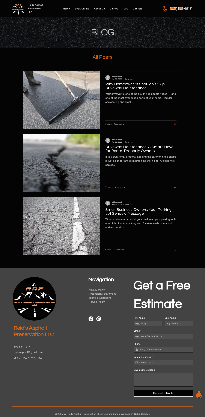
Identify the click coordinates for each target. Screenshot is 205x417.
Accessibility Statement (102, 293)
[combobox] (163, 362)
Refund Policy (97, 301)
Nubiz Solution (142, 413)
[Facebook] (91, 318)
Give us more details (144, 369)
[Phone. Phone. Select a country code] (138, 349)
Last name (171, 317)
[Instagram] (98, 318)
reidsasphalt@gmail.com (28, 352)
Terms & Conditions (100, 297)
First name (140, 317)
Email (137, 330)
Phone (137, 343)
